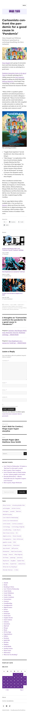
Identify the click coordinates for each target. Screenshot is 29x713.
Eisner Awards (17, 536)
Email (4, 390)
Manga (6, 628)
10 (21, 677)
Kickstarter (6, 551)
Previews (6, 638)
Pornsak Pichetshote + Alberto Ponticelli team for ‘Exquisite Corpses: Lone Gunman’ (15, 478)
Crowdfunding (8, 603)
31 (21, 686)
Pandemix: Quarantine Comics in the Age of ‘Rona (14, 307)
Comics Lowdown (17, 523)
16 (18, 680)
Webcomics (7, 652)
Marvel (11, 554)
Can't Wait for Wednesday (10, 517)
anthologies (6, 508)
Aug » (22, 690)
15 (14, 680)
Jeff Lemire (14, 548)
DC (17, 533)
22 (14, 683)
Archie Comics (16, 508)
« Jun (7, 690)
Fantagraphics (7, 539)
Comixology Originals (18, 527)
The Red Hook (5, 309)
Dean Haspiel (6, 63)
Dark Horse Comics (8, 533)
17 (21, 680)
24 (21, 683)
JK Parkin (6, 304)
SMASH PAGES (5, 710)
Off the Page (7, 632)
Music (5, 630)
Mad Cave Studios (16, 551)
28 (11, 686)
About (4, 697)
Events (6, 609)
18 (25, 680)
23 (18, 683)
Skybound (6, 560)
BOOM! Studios (7, 514)
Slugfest (13, 560)
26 (4, 686)
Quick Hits (7, 640)
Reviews (6, 642)
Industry (6, 622)
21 (11, 683)
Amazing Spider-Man (18, 505)
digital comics (7, 536)
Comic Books (7, 591)
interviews (16, 545)
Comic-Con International (10, 520)
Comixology (6, 527)
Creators (6, 601)
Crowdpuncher (8, 605)
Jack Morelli (6, 548)
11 (25, 677)
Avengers (5, 511)
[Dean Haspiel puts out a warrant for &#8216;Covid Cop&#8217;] (13, 263)
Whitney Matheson (8, 81)
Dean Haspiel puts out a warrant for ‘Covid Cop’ (13, 271)
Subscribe (22, 492)
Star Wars (5, 563)
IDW (14, 542)
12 (4, 680)
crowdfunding (7, 530)
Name (4, 382)
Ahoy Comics (7, 505)
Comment (5, 360)
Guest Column (8, 619)
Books (5, 585)
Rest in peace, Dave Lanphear (12, 470)
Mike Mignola (18, 554)
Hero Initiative (19, 77)
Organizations (8, 634)
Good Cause (20, 304)
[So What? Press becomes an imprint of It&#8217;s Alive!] (13, 285)
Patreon (4, 205)
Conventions (7, 599)
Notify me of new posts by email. (10, 406)
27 (7, 686)
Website (4, 397)
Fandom (6, 611)
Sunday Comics (8, 648)
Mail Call (6, 626)
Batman (18, 511)
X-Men (16, 570)
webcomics (21, 563)
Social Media (7, 646)
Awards (6, 583)
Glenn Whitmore (18, 539)
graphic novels (7, 542)
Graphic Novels (8, 617)
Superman (13, 563)
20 (7, 683)
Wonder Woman (8, 570)
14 (11, 680)
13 (7, 680)
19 (4, 683)
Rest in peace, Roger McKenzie (13, 482)
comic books (6, 523)
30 (18, 686)
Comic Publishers (9, 593)
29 (14, 686)
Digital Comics (8, 607)
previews (19, 557)
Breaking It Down (9, 587)
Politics (6, 636)
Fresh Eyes (7, 613)
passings (12, 557)
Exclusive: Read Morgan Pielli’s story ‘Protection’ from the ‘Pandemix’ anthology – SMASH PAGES (14, 332)
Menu (24, 5)
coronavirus (5, 306)
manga (5, 554)
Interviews (7, 624)
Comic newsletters (7, 701)
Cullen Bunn (17, 530)
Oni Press (5, 557)
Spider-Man (20, 560)
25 (25, 683)
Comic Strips (7, 595)
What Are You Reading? (10, 567)
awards (12, 511)
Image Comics (7, 545)
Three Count (7, 650)
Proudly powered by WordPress (18, 710)
